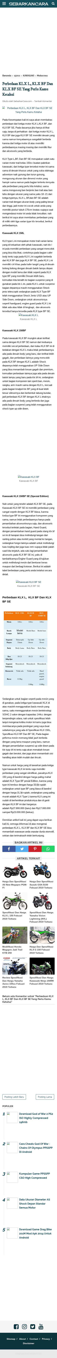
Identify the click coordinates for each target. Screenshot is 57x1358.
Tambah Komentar (43, 101)
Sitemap (11, 1339)
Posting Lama (45, 1097)
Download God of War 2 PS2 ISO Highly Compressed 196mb (36, 1117)
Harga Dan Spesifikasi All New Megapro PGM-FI (14, 884)
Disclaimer (28, 1343)
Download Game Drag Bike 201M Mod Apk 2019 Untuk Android (35, 1233)
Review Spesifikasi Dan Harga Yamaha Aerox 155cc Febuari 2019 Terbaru (13, 982)
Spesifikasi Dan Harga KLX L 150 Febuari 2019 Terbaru (14, 915)
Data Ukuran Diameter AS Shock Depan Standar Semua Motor (34, 1203)
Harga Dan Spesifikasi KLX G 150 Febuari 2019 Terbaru (41, 949)
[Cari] (53, 3)
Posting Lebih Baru (14, 1097)
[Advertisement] (28, 42)
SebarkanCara (28, 3)
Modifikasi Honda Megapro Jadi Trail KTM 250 (12, 949)
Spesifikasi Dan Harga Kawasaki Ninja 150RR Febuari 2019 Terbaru (42, 980)
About (22, 1339)
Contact (34, 1339)
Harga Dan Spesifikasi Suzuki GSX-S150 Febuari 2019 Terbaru (41, 884)
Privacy (46, 1339)
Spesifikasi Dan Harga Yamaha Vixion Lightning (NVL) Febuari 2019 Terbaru (41, 917)
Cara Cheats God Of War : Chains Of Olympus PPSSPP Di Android (36, 1147)
